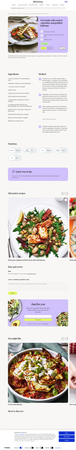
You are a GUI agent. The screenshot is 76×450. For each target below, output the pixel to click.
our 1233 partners (21, 434)
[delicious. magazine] (38, 2)
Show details (57, 447)
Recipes (14, 5)
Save (44, 48)
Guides (47, 5)
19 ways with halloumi (15, 404)
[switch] (32, 448)
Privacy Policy (45, 323)
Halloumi (20, 13)
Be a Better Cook (33, 5)
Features (41, 5)
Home (9, 13)
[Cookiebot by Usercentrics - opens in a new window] (7, 448)
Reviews (62, 5)
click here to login (31, 273)
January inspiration (22, 5)
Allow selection (67, 436)
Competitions (55, 5)
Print (51, 48)
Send (63, 48)
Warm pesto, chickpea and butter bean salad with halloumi (26, 260)
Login (66, 1)
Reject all (66, 440)
